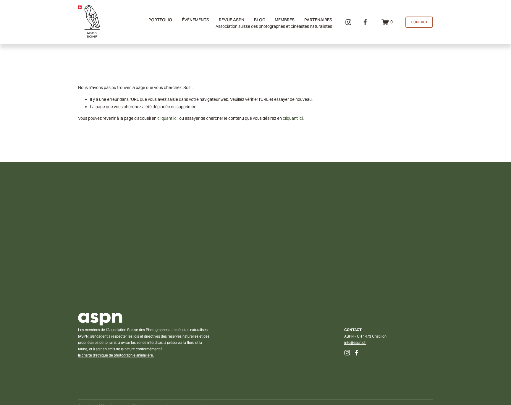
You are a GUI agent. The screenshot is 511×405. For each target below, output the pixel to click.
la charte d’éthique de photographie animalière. (116, 355)
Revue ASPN (231, 19)
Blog (259, 19)
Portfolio (160, 19)
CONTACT (419, 22)
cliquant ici (167, 118)
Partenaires (318, 19)
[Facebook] (365, 22)
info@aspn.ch (355, 342)
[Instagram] (348, 22)
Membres (285, 19)
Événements (195, 19)
